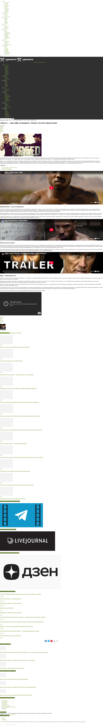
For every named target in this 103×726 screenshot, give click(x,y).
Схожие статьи (5, 333)
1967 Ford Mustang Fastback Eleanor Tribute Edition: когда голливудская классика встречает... (24, 652)
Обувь (6, 15)
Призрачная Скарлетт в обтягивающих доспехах (13, 498)
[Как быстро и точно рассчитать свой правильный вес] (3, 676)
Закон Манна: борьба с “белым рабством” (11, 603)
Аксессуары (7, 16)
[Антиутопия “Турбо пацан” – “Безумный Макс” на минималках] (6, 371)
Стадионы (7, 2)
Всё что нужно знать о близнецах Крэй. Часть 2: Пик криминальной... (18, 687)
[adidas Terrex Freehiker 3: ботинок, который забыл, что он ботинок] (3, 657)
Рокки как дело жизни (6, 168)
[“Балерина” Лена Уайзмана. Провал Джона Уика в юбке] (6, 467)
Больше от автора (15, 333)
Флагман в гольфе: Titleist (6, 608)
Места (3, 25)
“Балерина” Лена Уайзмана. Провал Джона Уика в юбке (15, 471)
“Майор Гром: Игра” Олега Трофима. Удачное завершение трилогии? (18, 388)
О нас (3, 717)
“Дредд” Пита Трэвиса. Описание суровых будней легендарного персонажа (19, 402)
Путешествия (7, 52)
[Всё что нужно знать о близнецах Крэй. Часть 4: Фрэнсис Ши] (3, 692)
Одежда (6, 14)
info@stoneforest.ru (11, 714)
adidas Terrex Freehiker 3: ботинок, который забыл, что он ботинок (17, 660)
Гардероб (4, 13)
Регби (6, 6)
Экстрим (6, 12)
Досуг (1, 624)
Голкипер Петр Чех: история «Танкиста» (10, 635)
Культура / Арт (3, 119)
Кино (6, 31)
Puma (6, 23)
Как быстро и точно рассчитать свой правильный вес (14, 679)
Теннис (6, 4)
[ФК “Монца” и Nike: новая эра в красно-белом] (3, 665)
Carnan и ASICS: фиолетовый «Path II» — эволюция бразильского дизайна (19, 631)
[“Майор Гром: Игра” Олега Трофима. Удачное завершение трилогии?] (6, 385)
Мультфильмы (8, 33)
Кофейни (6, 28)
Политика (7, 42)
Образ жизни (5, 45)
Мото (6, 47)
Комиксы (7, 34)
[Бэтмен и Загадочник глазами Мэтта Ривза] (6, 357)
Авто (6, 46)
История (4, 40)
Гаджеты (6, 49)
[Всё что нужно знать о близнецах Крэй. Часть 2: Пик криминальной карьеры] (3, 684)
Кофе (6, 38)
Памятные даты (8, 44)
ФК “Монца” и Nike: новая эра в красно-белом (12, 668)
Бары (6, 27)
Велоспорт (7, 5)
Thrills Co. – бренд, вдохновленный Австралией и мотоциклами (16, 626)
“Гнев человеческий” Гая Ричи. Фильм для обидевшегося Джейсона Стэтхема (20, 416)
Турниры (6, 10)
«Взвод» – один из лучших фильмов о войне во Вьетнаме (14, 347)
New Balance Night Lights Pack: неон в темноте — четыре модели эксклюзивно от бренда (23, 617)
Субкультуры (7, 37)
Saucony (6, 21)
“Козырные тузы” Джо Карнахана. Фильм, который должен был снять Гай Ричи (21, 429)
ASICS (6, 18)
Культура (4, 29)
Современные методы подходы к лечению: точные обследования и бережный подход (22, 621)
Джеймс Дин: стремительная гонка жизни (11, 612)
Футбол (6, 3)
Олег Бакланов (3, 330)
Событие (2, 605)
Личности (7, 41)
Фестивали (7, 51)
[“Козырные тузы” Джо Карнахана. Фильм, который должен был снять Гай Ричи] (6, 426)
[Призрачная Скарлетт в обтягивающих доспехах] (6, 495)
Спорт (3, 1)
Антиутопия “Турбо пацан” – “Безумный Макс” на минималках (17, 374)
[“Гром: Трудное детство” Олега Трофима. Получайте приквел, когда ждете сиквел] (6, 454)
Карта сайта (2, 724)
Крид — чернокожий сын (7, 169)
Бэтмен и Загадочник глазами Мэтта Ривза (11, 360)
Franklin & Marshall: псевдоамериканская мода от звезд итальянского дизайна (20, 594)
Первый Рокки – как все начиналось (9, 167)
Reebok (6, 22)
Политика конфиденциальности (10, 724)
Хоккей (6, 7)
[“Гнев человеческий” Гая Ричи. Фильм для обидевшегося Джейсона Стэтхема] (6, 412)
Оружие (6, 48)
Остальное (7, 53)
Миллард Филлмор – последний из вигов (10, 598)
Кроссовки (4, 17)
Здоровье (6, 50)
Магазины (7, 26)
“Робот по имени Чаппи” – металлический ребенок (13, 443)
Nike (6, 20)
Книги (6, 30)
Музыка (6, 35)
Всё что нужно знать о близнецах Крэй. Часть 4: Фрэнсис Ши (16, 695)
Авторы (4, 718)
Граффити (7, 36)
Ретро (6, 43)
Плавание (7, 8)
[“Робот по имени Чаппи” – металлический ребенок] (6, 440)
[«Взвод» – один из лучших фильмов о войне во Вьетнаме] (6, 343)
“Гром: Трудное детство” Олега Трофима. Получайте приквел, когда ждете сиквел (21, 457)
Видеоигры (7, 32)
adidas (6, 19)
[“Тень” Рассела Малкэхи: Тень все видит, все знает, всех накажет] (6, 481)
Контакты (4, 719)
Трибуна (6, 11)
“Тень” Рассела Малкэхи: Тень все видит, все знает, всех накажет (17, 485)
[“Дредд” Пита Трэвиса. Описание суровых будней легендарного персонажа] (6, 398)
